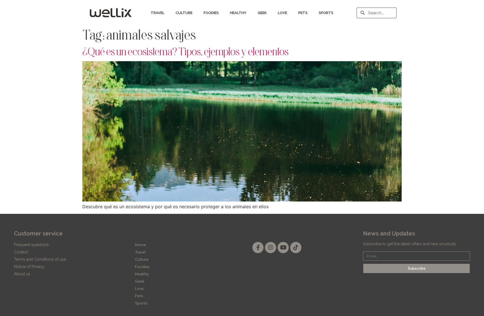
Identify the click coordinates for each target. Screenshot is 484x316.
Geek (262, 13)
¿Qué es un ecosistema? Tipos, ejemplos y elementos (185, 51)
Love (282, 13)
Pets (303, 13)
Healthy (238, 13)
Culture (184, 13)
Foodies (211, 13)
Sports (326, 13)
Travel (157, 13)
